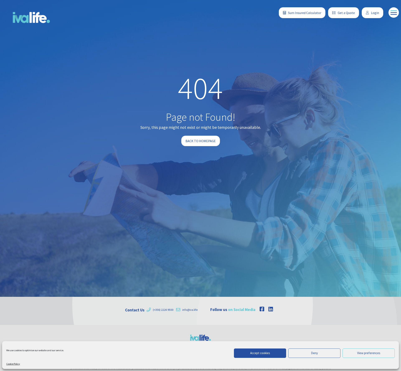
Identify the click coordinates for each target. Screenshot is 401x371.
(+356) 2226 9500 (163, 310)
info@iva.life (190, 310)
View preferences (368, 353)
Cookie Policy (13, 363)
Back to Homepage (200, 141)
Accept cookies (260, 353)
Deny (314, 353)
